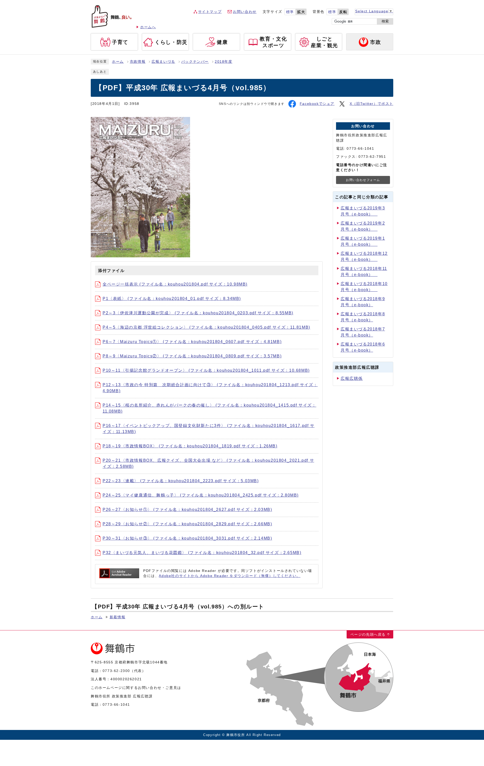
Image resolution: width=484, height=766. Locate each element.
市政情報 (137, 62)
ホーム (118, 62)
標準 (290, 12)
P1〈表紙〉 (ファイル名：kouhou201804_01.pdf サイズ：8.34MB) (172, 298)
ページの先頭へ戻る (368, 634)
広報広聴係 (352, 378)
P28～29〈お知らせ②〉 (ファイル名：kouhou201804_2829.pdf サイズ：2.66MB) (187, 524)
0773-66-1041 (116, 704)
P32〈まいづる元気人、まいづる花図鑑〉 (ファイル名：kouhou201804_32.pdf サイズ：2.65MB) (202, 552)
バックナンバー (195, 62)
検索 (385, 21)
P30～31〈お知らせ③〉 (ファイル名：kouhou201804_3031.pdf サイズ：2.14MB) (187, 538)
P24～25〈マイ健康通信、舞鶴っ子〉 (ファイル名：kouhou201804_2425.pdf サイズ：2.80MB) (201, 495)
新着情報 (117, 617)
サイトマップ (210, 12)
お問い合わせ (245, 12)
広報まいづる (163, 62)
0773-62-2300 (116, 671)
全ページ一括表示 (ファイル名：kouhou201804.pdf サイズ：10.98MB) (175, 284)
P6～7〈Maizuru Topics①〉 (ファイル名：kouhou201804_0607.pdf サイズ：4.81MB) (192, 342)
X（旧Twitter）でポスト (371, 104)
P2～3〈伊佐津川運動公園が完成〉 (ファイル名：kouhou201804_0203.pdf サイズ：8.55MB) (198, 313)
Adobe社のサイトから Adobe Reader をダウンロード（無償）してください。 (229, 576)
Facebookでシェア (317, 104)
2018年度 (223, 62)
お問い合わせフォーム (363, 179)
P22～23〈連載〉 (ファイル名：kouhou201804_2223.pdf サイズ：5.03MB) (181, 481)
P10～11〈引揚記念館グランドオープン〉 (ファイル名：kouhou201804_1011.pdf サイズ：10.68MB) (206, 370)
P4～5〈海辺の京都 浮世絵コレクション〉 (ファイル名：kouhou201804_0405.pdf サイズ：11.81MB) (206, 327)
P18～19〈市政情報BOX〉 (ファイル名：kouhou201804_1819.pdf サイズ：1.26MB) (190, 446)
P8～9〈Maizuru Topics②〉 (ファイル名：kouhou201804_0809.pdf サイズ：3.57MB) (192, 356)
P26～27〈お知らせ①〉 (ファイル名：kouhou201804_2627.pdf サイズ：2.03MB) (187, 509)
